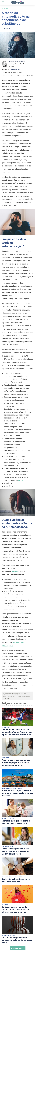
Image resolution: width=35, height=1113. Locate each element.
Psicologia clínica (8, 818)
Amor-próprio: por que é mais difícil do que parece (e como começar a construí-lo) (16, 762)
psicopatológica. (22, 299)
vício (15, 177)
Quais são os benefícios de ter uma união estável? (16, 880)
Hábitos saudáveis (8, 846)
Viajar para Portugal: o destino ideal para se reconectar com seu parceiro (17, 793)
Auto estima (6, 758)
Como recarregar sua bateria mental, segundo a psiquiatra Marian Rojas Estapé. (15, 851)
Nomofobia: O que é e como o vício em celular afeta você (16, 822)
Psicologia (5, 8)
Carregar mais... (17, 948)
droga (20, 480)
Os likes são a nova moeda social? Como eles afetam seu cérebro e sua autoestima (16, 909)
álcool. (4, 630)
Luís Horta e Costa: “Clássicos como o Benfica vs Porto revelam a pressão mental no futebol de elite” (17, 732)
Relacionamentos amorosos (12, 788)
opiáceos (15, 571)
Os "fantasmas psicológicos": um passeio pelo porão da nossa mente (17, 940)
